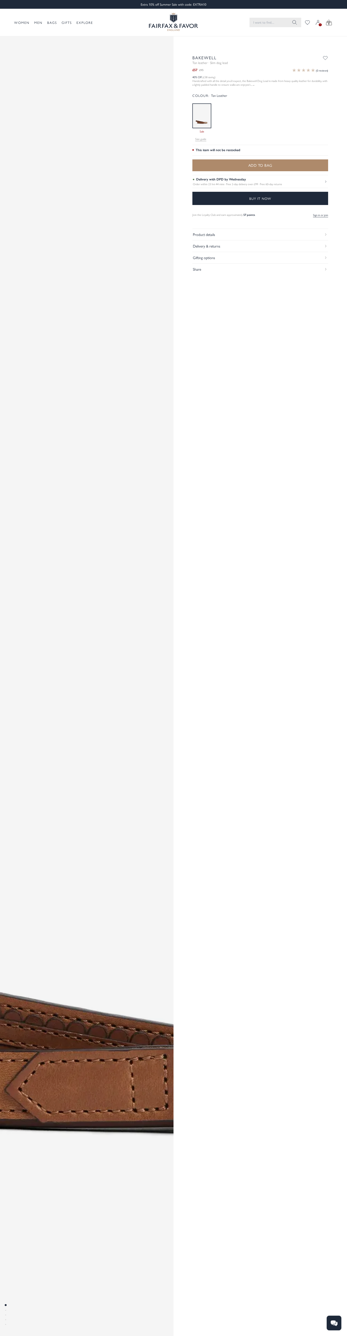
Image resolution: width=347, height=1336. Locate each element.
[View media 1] (6, 1305)
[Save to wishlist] (325, 58)
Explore (84, 22)
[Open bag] (329, 22)
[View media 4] (5, 1319)
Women (22, 22)
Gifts (67, 22)
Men (38, 22)
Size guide (200, 139)
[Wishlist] (307, 22)
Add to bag (260, 165)
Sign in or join (320, 215)
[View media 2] (5, 1310)
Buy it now (260, 198)
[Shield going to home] (173, 22)
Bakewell (204, 57)
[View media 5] (5, 1324)
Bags (52, 22)
